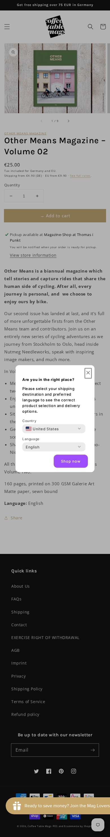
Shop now (71, 461)
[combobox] (42, 428)
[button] (88, 373)
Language (30, 439)
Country (29, 420)
